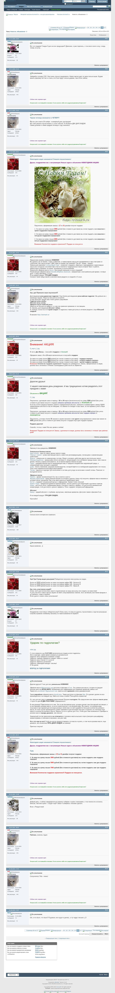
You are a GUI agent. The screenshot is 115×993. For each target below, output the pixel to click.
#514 (106, 634)
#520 (106, 910)
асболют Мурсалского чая (48, 691)
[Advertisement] (57, 21)
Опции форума (36, 9)
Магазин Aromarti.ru (33, 6)
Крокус (32, 492)
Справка (20, 9)
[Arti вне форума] (13, 81)
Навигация (46, 9)
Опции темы (93, 35)
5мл (84, 694)
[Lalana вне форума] (13, 48)
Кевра (32, 485)
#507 (106, 336)
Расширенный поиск (103, 9)
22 (91, 27)
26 (102, 27)
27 (105, 27)
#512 (106, 571)
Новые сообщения (12, 9)
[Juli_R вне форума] (13, 518)
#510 (106, 507)
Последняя (62, 29)
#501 (106, 38)
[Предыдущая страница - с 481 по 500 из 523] (80, 27)
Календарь (27, 9)
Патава (32, 470)
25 (99, 27)
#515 (106, 676)
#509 (106, 440)
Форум (21, 6)
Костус (32, 482)
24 (96, 27)
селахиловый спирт (52, 265)
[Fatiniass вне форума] (13, 549)
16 (88, 27)
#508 (106, 373)
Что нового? (11, 6)
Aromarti (59, 987)
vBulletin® (57, 982)
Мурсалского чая (47, 688)
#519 (106, 868)
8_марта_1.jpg (35, 348)
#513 (106, 604)
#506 (106, 285)
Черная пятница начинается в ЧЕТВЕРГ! (44, 118)
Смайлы (37, 948)
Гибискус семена (35, 455)
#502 (106, 69)
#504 (106, 151)
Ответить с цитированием (101, 65)
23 (93, 27)
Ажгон (51, 270)
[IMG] (37, 950)
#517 (106, 794)
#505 (106, 252)
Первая (72, 27)
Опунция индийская (36, 460)
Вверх (106, 934)
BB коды (37, 946)
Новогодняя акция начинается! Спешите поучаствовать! (50, 159)
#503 (106, 110)
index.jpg (33, 649)
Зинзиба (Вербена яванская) (60, 272)
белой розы (58, 694)
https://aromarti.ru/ (43, 315)
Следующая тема (64, 938)
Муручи (32, 458)
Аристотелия (34, 453)
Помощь (92, 1)
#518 (106, 827)
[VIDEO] (37, 952)
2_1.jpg (32, 397)
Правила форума (40, 957)
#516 (106, 735)
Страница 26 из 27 (56, 27)
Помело (32, 477)
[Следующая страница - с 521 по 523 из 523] (54, 29)
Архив (101, 974)
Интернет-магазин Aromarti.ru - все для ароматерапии (37, 14)
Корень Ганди (34, 483)
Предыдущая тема (51, 938)
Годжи (32, 463)
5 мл (70, 688)
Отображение (102, 35)
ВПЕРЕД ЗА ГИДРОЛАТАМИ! (40, 668)
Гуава (32, 467)
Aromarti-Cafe (47, 6)
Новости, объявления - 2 (18, 32)
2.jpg (31, 751)
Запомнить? (69, 4)
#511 (106, 538)
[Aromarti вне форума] (13, 164)
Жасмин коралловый (37, 478)
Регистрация (102, 1)
